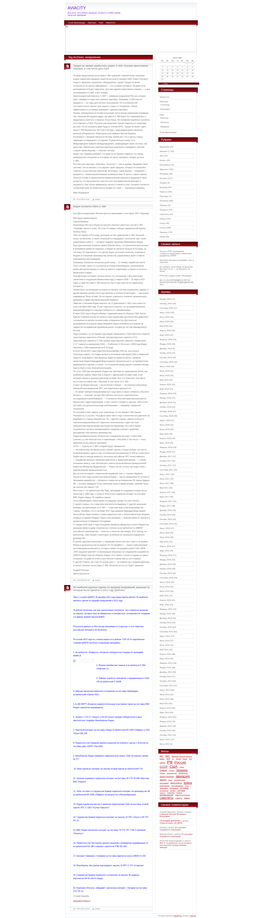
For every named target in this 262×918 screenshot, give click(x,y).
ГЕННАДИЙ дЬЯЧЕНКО (170, 821)
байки (170, 780)
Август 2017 (165, 474)
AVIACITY (77, 8)
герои (187, 786)
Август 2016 (165, 528)
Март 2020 (164, 335)
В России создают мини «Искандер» (176, 276)
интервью (174, 788)
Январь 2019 (165, 398)
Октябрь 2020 (166, 303)
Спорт (162, 223)
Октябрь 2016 (166, 519)
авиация (183, 776)
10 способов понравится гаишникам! (173, 828)
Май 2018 (164, 434)
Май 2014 (164, 649)
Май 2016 (164, 542)
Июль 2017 (164, 479)
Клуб (101, 23)
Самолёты (164, 214)
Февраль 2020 (166, 339)
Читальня (164, 122)
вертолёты (176, 783)
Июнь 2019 (164, 375)
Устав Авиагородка (76, 23)
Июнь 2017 (164, 483)
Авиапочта (110, 23)
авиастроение (167, 777)
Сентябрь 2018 (166, 416)
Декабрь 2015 (166, 564)
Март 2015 (164, 605)
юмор (187, 798)
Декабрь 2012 (166, 726)
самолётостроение (182, 795)
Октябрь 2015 (166, 573)
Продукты (164, 210)
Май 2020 (164, 326)
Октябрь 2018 (166, 411)
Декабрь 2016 (166, 510)
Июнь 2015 (164, 591)
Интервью (164, 174)
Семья (163, 219)
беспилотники (179, 780)
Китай (178, 759)
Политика (164, 201)
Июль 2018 (164, 425)
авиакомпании (172, 773)
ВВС (161, 756)
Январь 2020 (165, 344)
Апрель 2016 (165, 546)
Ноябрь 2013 (165, 676)
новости (162, 793)
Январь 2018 (165, 452)
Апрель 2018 (165, 438)
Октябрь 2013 (166, 681)
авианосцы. (183, 773)
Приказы (163, 205)
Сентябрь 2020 (166, 308)
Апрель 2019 (165, 384)
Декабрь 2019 (166, 348)
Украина (163, 232)
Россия (180, 762)
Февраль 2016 (166, 555)
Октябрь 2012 (166, 735)
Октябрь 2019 (166, 357)
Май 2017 (164, 488)
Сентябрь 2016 (166, 524)
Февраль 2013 (166, 717)
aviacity (97, 199)
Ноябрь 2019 (165, 353)
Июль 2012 (164, 744)
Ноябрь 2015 (165, 569)
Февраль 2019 (166, 393)
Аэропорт (92, 23)
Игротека (164, 118)
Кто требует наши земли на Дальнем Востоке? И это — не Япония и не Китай (176, 269)
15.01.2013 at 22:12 (83, 909)
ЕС (173, 759)
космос (173, 791)
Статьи (163, 228)
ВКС (167, 756)
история (184, 788)
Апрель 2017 (165, 492)
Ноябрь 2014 (165, 623)
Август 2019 (165, 366)
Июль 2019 (164, 371)
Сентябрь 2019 (166, 362)
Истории (163, 178)
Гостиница (165, 105)
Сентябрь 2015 (166, 578)
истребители (164, 790)
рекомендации (166, 795)
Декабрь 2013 (166, 672)
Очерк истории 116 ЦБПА (171, 823)
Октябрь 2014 (166, 627)
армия (163, 779)
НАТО (162, 763)
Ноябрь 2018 (165, 407)
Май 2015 (164, 596)
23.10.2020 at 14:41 (83, 199)
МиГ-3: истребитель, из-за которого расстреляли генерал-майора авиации (175, 845)
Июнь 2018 (164, 429)
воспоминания (177, 786)
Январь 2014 (165, 667)
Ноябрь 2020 (165, 299)
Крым (185, 759)
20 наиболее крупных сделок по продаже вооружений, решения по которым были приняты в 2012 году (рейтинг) (111, 589)
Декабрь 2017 (166, 456)
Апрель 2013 (165, 708)
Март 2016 (164, 551)
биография (164, 783)
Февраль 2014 (166, 663)
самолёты (166, 798)
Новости (163, 192)
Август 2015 (165, 582)
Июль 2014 (164, 641)
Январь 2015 (165, 614)
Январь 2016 (165, 560)
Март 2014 (164, 658)
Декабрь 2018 (166, 402)
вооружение (164, 786)
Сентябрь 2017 (166, 470)
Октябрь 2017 (166, 465)
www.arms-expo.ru (81, 901)
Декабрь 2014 (166, 618)
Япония (162, 773)
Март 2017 (164, 497)
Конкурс (163, 183)
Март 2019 (164, 389)
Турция (171, 771)
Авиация (163, 151)
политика (170, 793)
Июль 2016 (164, 533)
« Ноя (165, 84)
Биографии (165, 165)
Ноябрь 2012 (165, 730)
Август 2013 (165, 690)
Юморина (164, 127)
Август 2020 (165, 312)
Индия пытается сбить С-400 (89, 206)
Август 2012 (165, 739)
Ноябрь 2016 (165, 515)
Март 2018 (164, 443)
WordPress (178, 916)
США (174, 766)
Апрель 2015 (165, 600)
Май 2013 (164, 703)
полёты (179, 793)
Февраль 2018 (166, 447)
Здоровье (164, 169)
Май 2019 (164, 380)
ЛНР (190, 759)
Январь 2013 (165, 721)
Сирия (163, 770)
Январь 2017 (165, 506)
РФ (170, 762)
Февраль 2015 (166, 609)
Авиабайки (164, 147)
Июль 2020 (164, 317)
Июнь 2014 (164, 645)
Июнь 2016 (164, 537)
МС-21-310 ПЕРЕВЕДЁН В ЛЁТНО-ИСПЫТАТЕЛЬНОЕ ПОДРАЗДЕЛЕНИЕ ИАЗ (177, 282)
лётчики (181, 790)
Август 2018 (165, 420)
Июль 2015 (164, 587)
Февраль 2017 (166, 501)
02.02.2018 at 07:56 (83, 580)
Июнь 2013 (164, 699)
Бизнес (163, 160)
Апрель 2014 (165, 654)
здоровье (164, 788)
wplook (193, 916)
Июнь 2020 (164, 321)
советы (178, 798)
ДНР (168, 759)
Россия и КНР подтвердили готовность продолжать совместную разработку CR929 (176, 253)
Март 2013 (164, 712)
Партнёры (164, 196)
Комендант (165, 109)
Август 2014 (165, 636)
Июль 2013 (164, 694)
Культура (164, 187)
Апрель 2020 (165, 330)
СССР (164, 766)
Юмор (162, 237)
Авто (162, 156)
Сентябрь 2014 (166, 632)
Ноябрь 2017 (165, 461)
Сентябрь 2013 (166, 685)
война (188, 783)
